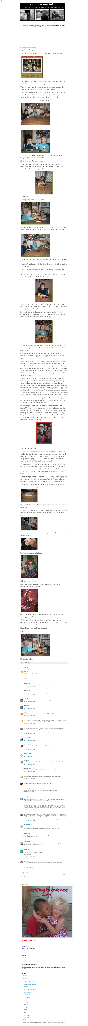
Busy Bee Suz (26, 744)
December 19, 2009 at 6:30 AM (29, 715)
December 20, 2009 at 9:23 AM (29, 837)
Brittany (25, 669)
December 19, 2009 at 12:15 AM (30, 686)
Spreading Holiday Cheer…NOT (30, 997)
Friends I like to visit (39, 21)
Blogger (63, 1022)
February (25, 1015)
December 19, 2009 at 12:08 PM (30, 756)
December (26, 980)
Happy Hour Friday (27, 987)
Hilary (25, 781)
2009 (24, 978)
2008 (24, 1019)
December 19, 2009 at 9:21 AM (29, 749)
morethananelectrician (28, 719)
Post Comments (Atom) (30, 876)
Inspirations (47, 21)
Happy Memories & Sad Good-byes (30, 984)
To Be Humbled (26, 986)
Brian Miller (26, 841)
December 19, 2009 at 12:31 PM (30, 764)
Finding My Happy (27, 992)
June (25, 1009)
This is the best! (26, 991)
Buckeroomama (27, 824)
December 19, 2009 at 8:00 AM (29, 723)
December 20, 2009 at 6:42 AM (29, 793)
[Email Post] (32, 662)
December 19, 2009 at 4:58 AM (29, 708)
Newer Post (23, 874)
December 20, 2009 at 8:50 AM (29, 829)
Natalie (25, 705)
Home (21, 21)
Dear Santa (26, 983)
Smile (25, 995)
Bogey (25, 727)
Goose (25, 760)
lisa (24, 712)
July (25, 1007)
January (25, 1017)
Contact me (32, 21)
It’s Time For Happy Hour (28, 994)
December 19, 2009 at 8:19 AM (29, 733)
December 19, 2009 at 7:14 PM (29, 778)
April (25, 1012)
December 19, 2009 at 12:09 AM (30, 679)
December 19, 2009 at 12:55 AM (30, 694)
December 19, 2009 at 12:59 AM (30, 701)
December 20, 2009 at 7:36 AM (29, 809)
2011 (24, 975)
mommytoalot (26, 859)
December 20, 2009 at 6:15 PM (29, 856)
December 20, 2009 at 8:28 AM (29, 820)
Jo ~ (24, 775)
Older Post (65, 874)
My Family (26, 21)
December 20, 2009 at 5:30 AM (29, 785)
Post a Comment (25, 872)
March (25, 1014)
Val (24, 812)
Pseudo (25, 698)
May (25, 1010)
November (26, 1001)
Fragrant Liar (26, 849)
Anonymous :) (26, 753)
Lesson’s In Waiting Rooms (29, 999)
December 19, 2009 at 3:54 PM (29, 771)
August (25, 1006)
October (25, 1002)
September (26, 1004)
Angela (25, 796)
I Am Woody (26, 737)
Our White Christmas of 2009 (29, 981)
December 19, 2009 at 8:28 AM (29, 740)
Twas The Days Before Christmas (30, 989)
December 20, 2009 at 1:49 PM (29, 845)
